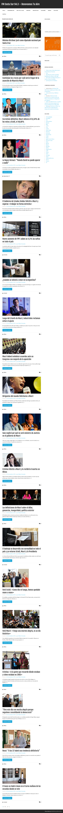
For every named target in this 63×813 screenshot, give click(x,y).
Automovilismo (49, 121)
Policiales (56, 10)
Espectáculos (36, 10)
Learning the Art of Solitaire (51, 80)
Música (47, 144)
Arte (47, 119)
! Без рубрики (49, 117)
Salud (47, 153)
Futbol (47, 136)
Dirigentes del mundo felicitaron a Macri (17, 396)
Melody (47, 106)
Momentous (59, 811)
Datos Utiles (48, 130)
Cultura (47, 128)
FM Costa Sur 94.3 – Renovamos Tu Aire (20, 4)
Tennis (47, 159)
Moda (47, 142)
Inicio (4, 10)
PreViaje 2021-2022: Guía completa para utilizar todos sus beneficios (52, 90)
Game (47, 137)
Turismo (47, 161)
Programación (11, 10)
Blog (47, 124)
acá (59, 31)
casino (47, 125)
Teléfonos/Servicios (50, 158)
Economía (43, 10)
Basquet (47, 122)
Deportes (28, 10)
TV (9, 176)
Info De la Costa (20, 10)
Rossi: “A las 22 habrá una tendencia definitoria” (21, 750)
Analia (47, 92)
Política (4, 14)
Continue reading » (7, 52)
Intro (47, 73)
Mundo (49, 10)
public (47, 150)
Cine (47, 127)
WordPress (54, 811)
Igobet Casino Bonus (50, 139)
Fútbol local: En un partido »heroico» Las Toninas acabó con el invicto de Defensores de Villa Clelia (53, 103)
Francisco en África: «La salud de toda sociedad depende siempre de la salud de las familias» (52, 107)
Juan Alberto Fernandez (20, 45)
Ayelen (47, 101)
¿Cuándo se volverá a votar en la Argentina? (19, 280)
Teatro (47, 156)
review (47, 152)
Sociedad (5, 293)
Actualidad (48, 118)
